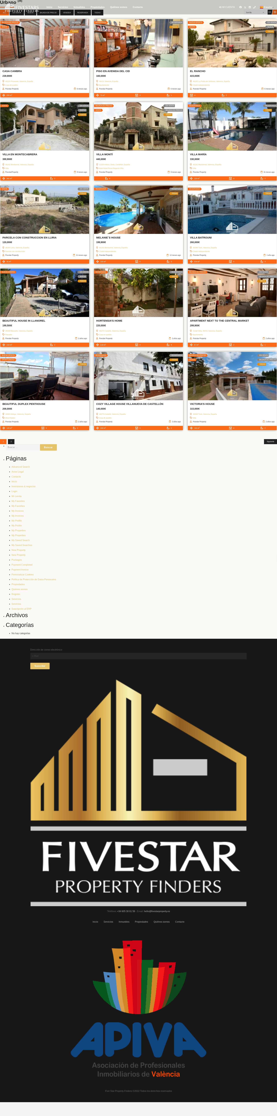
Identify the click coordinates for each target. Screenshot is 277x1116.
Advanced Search (21, 467)
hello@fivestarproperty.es (157, 911)
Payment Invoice (20, 569)
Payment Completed (22, 565)
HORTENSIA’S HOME (109, 320)
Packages (17, 560)
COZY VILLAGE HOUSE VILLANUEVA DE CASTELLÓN (129, 404)
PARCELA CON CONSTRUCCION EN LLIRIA (29, 237)
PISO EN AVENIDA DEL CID (113, 71)
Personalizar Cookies (23, 574)
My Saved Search (21, 540)
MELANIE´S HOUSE (108, 237)
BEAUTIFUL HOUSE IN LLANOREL (23, 320)
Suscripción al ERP (22, 609)
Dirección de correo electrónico (46, 650)
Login (14, 491)
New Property (19, 550)
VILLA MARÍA (198, 154)
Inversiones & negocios (23, 486)
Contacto (16, 476)
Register (16, 594)
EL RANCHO (197, 71)
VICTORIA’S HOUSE (202, 404)
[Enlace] (21, 7)
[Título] (254, 7)
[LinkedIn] (249, 7)
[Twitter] (245, 7)
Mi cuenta (16, 496)
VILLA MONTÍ (104, 154)
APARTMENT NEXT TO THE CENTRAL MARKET (219, 320)
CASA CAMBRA (12, 71)
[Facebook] (240, 7)
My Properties (19, 530)
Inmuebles (124, 922)
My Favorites (18, 501)
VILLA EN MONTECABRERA (19, 154)
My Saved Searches (22, 545)
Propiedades (18, 584)
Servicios (16, 599)
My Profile (17, 520)
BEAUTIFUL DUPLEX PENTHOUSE (23, 404)
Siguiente (270, 442)
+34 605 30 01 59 (126, 911)
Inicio (14, 481)
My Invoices (18, 511)
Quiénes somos (20, 589)
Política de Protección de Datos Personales (34, 579)
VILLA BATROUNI (201, 237)
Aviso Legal (18, 472)
